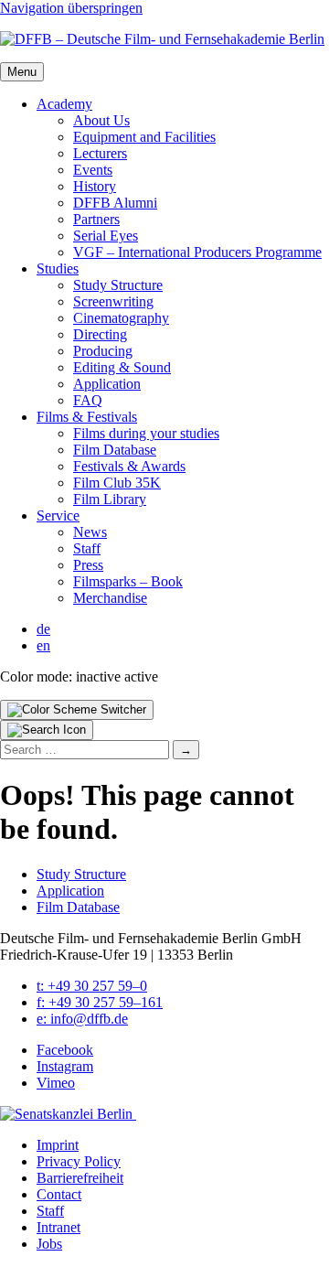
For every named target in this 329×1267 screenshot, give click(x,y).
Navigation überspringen (71, 8)
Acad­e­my (64, 104)
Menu (22, 72)
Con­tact (59, 1194)
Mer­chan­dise (110, 598)
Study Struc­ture (118, 285)
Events (92, 169)
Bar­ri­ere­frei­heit (80, 1178)
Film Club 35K (117, 482)
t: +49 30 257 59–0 (92, 985)
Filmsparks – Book (128, 581)
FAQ (87, 400)
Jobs (49, 1243)
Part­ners (96, 219)
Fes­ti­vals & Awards (129, 466)
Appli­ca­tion (107, 384)
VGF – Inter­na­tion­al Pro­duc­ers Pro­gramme (197, 252)
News (90, 532)
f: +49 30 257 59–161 (100, 1002)
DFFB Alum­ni (115, 202)
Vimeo (56, 1082)
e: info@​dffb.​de (82, 1018)
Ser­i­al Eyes (105, 235)
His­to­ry (94, 186)
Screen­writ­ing (113, 301)
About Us (101, 120)
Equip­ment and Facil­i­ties (144, 137)
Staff (87, 548)
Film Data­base (114, 449)
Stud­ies (58, 268)
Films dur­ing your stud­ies (146, 433)
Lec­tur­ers (100, 153)
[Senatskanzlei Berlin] (68, 1114)
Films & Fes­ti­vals (87, 416)
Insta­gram (65, 1066)
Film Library (109, 499)
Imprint (58, 1145)
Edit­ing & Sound (122, 367)
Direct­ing (100, 334)
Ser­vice (58, 515)
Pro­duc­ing (103, 351)
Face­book (65, 1050)
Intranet (58, 1227)
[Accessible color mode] (77, 710)
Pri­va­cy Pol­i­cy (79, 1161)
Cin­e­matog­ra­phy (121, 318)
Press (88, 565)
